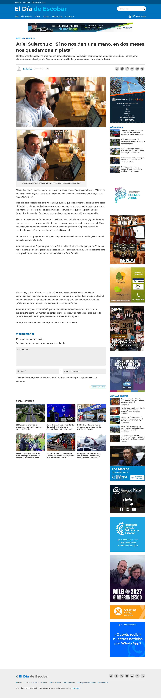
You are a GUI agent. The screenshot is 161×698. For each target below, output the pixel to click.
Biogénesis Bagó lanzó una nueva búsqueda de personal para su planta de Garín (132, 151)
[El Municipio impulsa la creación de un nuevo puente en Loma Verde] (115, 142)
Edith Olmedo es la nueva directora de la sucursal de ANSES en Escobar (89, 427)
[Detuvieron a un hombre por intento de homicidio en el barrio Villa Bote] (115, 160)
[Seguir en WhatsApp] (132, 676)
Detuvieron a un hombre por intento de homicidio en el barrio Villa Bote (132, 160)
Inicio (16, 16)
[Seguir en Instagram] (121, 676)
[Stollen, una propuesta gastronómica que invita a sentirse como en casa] (115, 169)
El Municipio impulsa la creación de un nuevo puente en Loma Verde (29, 427)
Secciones (68, 16)
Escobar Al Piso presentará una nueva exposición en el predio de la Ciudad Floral (132, 419)
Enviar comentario (98, 387)
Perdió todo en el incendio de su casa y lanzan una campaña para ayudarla (133, 409)
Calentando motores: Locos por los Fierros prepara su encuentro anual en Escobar (132, 132)
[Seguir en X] (111, 676)
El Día (41, 9)
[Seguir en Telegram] (137, 676)
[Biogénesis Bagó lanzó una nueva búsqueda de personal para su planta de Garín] (115, 151)
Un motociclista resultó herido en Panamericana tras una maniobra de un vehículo (133, 437)
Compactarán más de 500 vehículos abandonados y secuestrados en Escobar (88, 456)
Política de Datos (55, 683)
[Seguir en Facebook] (116, 676)
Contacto (26, 2)
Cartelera (46, 16)
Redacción (27, 69)
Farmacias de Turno (38, 2)
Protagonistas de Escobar (87, 683)
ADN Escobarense (69, 683)
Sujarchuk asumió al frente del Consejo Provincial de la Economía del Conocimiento (60, 427)
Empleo (37, 16)
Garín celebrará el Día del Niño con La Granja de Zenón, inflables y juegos (132, 400)
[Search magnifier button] (143, 8)
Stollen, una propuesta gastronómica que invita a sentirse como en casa (131, 169)
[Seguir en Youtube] (127, 676)
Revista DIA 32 (103, 683)
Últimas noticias (26, 16)
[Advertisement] (61, 273)
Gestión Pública (25, 38)
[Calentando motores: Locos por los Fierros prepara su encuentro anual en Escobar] (115, 133)
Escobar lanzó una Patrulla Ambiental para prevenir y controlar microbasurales (28, 456)
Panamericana (57, 16)
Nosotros (18, 2)
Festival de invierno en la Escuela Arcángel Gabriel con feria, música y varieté (132, 428)
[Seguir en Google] (143, 676)
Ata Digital (76, 688)
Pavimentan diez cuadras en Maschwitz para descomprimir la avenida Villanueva (60, 456)
